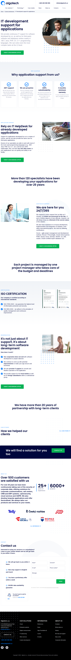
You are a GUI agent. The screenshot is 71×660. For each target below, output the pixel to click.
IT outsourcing (23, 633)
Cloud (21, 624)
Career (39, 633)
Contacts (56, 8)
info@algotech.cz (62, 3)
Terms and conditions (53, 655)
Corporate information (60, 640)
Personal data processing (42, 655)
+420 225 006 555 (44, 3)
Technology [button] (20, 8)
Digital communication (25, 630)
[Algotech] (10, 3)
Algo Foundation (41, 630)
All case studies (64, 430)
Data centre (58, 636)
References (40, 624)
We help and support (60, 633)
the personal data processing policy (51, 587)
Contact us (58, 450)
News (40, 8)
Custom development (25, 640)
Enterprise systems (24, 627)
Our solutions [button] (8, 8)
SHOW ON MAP (5, 629)
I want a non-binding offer (12, 52)
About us (47, 8)
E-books (39, 636)
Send (60, 581)
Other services (23, 636)
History (57, 630)
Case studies (31, 8)
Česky (64, 8)
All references (35, 526)
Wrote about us (59, 627)
